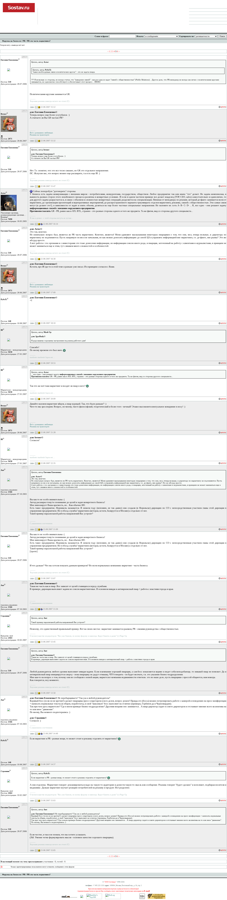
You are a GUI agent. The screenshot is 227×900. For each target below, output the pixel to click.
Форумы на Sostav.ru (11, 41)
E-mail (147, 891)
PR (24, 41)
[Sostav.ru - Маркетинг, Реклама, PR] (81, 897)
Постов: (6, 82)
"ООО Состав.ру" (110, 882)
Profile (24, 57)
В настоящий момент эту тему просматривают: (22, 861)
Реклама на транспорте (39, 135)
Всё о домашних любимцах (41, 133)
